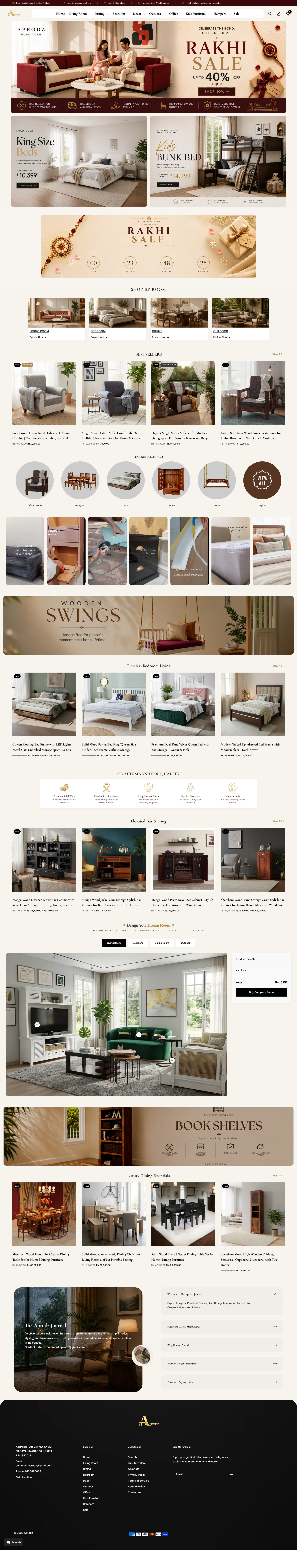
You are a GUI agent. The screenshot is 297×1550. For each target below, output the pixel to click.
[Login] (279, 14)
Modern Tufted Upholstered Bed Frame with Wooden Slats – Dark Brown (250, 747)
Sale (236, 14)
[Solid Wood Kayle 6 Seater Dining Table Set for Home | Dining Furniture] (183, 1214)
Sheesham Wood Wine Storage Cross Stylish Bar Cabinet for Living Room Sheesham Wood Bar (252, 902)
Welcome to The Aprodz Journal (184, 1294)
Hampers (220, 14)
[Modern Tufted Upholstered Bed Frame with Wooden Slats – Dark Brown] (253, 704)
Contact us (134, 1492)
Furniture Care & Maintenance (183, 1326)
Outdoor (155, 14)
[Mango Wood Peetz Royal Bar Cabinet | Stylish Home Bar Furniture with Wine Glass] (183, 860)
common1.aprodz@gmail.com (66, 1347)
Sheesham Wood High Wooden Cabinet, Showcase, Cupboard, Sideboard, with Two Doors (249, 1259)
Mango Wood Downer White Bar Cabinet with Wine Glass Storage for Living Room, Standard (43, 902)
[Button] (270, 14)
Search (132, 1457)
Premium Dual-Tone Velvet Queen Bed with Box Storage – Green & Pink (180, 747)
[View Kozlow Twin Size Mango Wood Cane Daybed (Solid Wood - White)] (172, 1060)
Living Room (78, 14)
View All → (278, 354)
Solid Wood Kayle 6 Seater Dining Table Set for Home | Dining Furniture (182, 1257)
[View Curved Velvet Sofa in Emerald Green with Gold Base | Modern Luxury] (139, 1035)
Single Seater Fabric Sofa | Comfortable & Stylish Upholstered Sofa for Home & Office (111, 435)
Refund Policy (136, 1486)
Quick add (44, 727)
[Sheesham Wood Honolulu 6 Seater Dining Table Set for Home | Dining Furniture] (44, 1214)
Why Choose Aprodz (178, 1345)
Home (60, 14)
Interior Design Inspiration (182, 1363)
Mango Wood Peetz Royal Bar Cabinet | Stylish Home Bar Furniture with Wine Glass (182, 902)
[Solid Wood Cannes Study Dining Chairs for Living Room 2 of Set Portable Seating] (114, 1214)
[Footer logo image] (148, 1422)
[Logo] (17, 13)
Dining (99, 14)
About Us (133, 1468)
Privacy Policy (137, 1474)
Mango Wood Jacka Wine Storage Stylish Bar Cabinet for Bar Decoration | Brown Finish (111, 902)
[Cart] (288, 14)
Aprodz (28, 1532)
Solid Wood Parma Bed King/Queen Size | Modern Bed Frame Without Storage (109, 747)
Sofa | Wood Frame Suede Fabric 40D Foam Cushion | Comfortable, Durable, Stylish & (41, 435)
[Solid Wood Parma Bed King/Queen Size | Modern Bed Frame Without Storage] (114, 704)
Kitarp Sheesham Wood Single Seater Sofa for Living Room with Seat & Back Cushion (251, 435)
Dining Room (162, 942)
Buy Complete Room (261, 992)
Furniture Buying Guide (180, 1382)
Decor (137, 14)
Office (173, 14)
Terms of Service (138, 1480)
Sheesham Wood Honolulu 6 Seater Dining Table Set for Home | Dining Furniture (40, 1257)
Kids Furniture (196, 14)
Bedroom (118, 14)
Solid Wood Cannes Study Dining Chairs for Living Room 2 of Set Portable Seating (111, 1257)
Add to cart (44, 415)
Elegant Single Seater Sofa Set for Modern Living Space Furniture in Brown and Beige (179, 435)
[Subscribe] (231, 1474)
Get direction (24, 1477)
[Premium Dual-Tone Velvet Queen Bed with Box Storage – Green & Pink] (183, 704)
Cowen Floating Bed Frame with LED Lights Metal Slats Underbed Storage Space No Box (41, 747)
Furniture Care (137, 1463)
